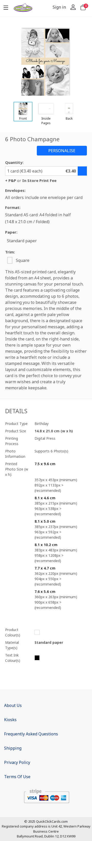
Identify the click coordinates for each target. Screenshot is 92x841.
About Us (13, 705)
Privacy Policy (17, 762)
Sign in (59, 7)
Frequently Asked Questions (31, 734)
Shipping (12, 748)
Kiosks (10, 719)
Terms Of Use (17, 776)
